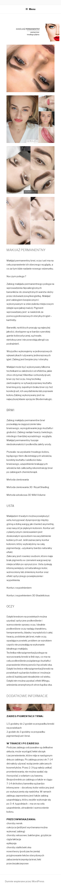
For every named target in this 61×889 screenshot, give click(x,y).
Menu (32, 9)
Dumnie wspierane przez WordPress (24, 881)
